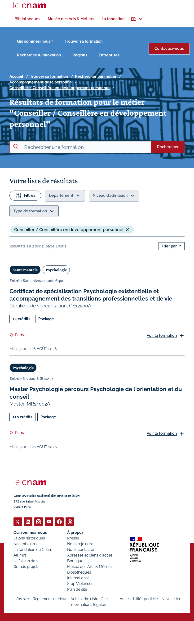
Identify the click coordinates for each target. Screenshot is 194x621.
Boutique (75, 561)
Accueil (16, 76)
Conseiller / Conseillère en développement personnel (59, 88)
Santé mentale (25, 269)
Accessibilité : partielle (139, 599)
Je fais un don (25, 561)
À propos (75, 532)
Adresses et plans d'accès (90, 555)
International (78, 578)
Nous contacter (80, 549)
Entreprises (109, 55)
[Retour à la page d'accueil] (29, 5)
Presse (73, 538)
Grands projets (26, 566)
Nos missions (25, 544)
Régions (79, 55)
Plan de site (77, 589)
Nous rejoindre (80, 544)
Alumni (19, 555)
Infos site (21, 599)
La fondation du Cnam (32, 549)
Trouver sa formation (84, 41)
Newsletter (171, 599)
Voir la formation (162, 335)
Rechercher (168, 147)
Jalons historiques (29, 538)
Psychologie (56, 269)
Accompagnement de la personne (40, 82)
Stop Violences (80, 583)
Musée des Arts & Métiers (89, 566)
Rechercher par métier (95, 76)
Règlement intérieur (50, 599)
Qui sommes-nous (30, 532)
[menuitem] (27, 18)
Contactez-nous (169, 48)
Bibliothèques (79, 572)
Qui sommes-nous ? (35, 41)
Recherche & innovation (39, 55)
